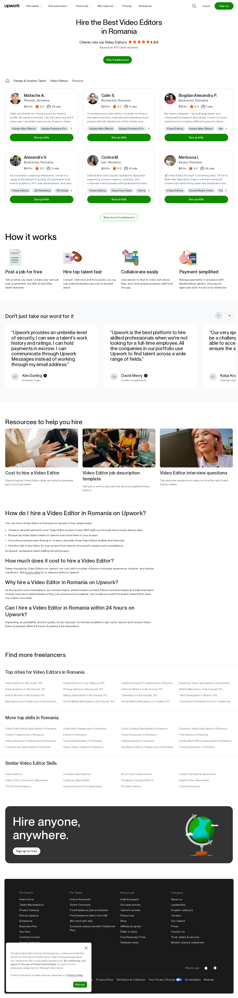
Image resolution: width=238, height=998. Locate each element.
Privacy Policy (104, 979)
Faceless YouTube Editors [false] (137, 780)
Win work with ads (81, 920)
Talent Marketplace (31, 904)
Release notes (129, 942)
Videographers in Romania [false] (137, 740)
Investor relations (182, 910)
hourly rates (32, 572)
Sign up (224, 5)
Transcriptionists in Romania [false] (197, 746)
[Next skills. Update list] (71, 128)
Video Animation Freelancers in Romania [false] (30, 740)
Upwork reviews (130, 910)
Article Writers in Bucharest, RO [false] (25, 695)
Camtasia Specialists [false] (76, 780)
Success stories (130, 904)
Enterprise (25, 920)
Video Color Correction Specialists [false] (26, 780)
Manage (80, 984)
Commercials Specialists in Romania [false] (27, 746)
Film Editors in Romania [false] (193, 734)
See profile (41, 137)
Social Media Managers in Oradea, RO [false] (145, 701)
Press (174, 926)
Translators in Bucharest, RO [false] (139, 695)
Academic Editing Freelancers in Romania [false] (147, 746)
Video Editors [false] (13, 774)
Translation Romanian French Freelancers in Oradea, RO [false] (206, 701)
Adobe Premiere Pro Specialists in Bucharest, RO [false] (148, 683)
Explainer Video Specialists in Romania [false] (203, 728)
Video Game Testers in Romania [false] (83, 746)
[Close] (86, 948)
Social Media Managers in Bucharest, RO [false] (89, 701)
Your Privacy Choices (165, 979)
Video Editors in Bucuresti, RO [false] (24, 683)
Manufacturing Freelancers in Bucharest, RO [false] (32, 701)
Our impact (178, 920)
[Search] (194, 6)
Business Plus (28, 926)
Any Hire (24, 931)
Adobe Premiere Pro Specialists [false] (82, 786)
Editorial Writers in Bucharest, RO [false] (142, 689)
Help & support (129, 899)
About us (176, 899)
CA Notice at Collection (131, 979)
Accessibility (193, 979)
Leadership (178, 904)
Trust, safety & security (185, 937)
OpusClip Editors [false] (189, 786)
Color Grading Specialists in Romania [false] (144, 728)
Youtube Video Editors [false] (77, 774)
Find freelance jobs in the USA (89, 915)
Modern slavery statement (187, 942)
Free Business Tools (133, 937)
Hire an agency (29, 915)
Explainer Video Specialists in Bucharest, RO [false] (206, 683)
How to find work (80, 899)
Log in (206, 5)
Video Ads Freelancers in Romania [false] (84, 728)
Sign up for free (26, 851)
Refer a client (128, 931)
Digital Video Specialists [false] (194, 780)
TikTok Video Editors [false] (18, 786)
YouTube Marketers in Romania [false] (82, 740)
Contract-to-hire (29, 937)
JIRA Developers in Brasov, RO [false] (198, 695)
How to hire (26, 899)
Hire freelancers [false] (117, 59)
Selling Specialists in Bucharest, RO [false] (85, 695)
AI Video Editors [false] (131, 786)
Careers (176, 915)
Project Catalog (29, 910)
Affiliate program (130, 926)
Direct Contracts (29, 942)
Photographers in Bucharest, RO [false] (83, 689)
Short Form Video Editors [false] (136, 774)
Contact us (178, 931)
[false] (7, 80)
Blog (123, 920)
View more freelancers (119, 217)
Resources (127, 915)
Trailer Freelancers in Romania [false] (24, 734)
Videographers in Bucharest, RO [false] (25, 689)
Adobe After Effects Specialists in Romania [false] (205, 740)
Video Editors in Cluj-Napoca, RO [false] (84, 683)
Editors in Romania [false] (74, 734)
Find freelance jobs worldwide (89, 910)
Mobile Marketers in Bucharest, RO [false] (201, 689)
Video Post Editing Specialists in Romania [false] (30, 728)
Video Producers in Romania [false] (139, 734)
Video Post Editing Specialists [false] (197, 774)
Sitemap (209, 979)
